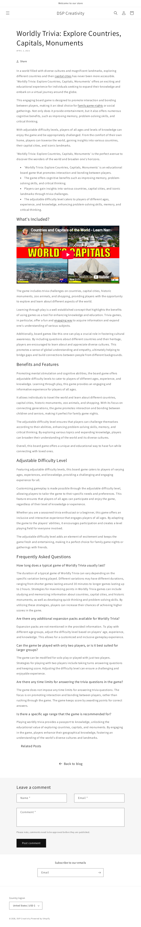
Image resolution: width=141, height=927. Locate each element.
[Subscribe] (99, 872)
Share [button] (23, 61)
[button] (8, 13)
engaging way (63, 320)
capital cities (63, 76)
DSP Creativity (24, 918)
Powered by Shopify (40, 918)
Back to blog (73, 764)
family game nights (90, 105)
